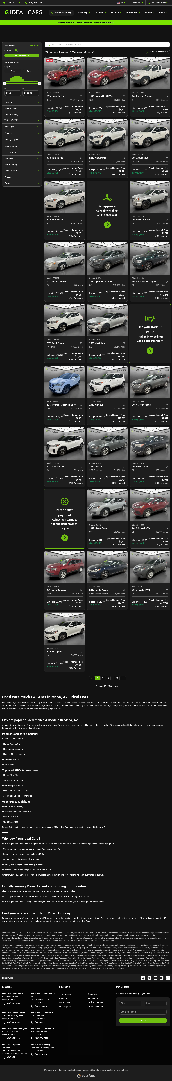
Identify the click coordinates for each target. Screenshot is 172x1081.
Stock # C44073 (138, 463)
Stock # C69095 (95, 401)
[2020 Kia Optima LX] (107, 320)
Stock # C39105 (53, 278)
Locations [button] (99, 12)
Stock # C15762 (95, 278)
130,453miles (162, 100)
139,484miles (162, 593)
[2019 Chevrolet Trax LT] (150, 505)
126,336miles (162, 532)
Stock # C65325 (95, 525)
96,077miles (162, 223)
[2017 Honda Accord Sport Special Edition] (107, 567)
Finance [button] (115, 12)
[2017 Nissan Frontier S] (150, 73)
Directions (92, 994)
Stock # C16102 (138, 155)
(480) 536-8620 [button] (41, 1006)
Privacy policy (65, 1006)
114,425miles (162, 285)
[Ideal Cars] (23, 13)
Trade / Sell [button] (131, 12)
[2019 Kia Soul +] (107, 382)
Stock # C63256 (138, 216)
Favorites (137, 2)
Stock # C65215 (53, 340)
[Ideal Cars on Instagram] (160, 977)
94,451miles (119, 470)
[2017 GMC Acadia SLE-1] (150, 443)
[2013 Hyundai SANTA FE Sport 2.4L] (64, 382)
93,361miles (119, 100)
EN (122, 2)
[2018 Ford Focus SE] (64, 135)
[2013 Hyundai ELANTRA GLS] (107, 73)
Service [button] (148, 12)
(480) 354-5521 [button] (13, 1057)
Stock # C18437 (95, 463)
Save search (23, 55)
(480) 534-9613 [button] (41, 1054)
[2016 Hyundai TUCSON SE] (107, 258)
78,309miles (77, 655)
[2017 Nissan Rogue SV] (150, 382)
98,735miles (119, 532)
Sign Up (143, 1020)
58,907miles (77, 347)
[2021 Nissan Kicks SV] (64, 443)
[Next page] (123, 678)
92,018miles (77, 408)
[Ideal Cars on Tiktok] (167, 977)
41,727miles (77, 285)
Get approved (65, 1002)
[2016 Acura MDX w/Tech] (150, 135)
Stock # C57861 (95, 155)
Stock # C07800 (138, 525)
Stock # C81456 (138, 278)
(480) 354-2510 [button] (13, 1038)
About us (63, 998)
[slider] (4, 83)
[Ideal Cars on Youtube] (154, 977)
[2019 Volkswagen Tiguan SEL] (150, 258)
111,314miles (76, 470)
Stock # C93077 (95, 340)
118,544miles (76, 100)
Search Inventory (63, 12)
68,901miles (77, 223)
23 (116, 678)
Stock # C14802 (53, 586)
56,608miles (77, 161)
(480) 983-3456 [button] (35, 2)
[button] (12, 2)
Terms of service (95, 1006)
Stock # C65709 (53, 463)
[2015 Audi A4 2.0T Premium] (107, 443)
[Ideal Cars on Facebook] (142, 977)
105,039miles (162, 408)
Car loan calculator (96, 1002)
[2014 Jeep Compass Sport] (64, 567)
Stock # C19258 (53, 216)
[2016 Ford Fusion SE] (64, 197)
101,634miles (119, 161)
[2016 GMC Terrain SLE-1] (150, 197)
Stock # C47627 (138, 586)
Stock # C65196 (138, 93)
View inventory (65, 994)
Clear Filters (34, 45)
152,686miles (162, 470)
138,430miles (119, 285)
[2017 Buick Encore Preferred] (64, 320)
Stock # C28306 (53, 155)
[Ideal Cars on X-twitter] (148, 977)
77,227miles (119, 408)
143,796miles (162, 161)
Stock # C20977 (95, 586)
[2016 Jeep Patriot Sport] (64, 73)
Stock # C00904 (53, 93)
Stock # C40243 (95, 93)
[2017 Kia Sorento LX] (107, 135)
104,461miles (119, 593)
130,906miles (76, 593)
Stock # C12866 (138, 401)
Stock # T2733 (52, 401)
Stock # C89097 (53, 648)
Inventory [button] (82, 12)
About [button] (162, 12)
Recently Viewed (158, 2)
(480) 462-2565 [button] (41, 1022)
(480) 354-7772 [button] (41, 1038)
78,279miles (119, 347)
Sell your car (93, 998)
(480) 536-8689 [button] (13, 1022)
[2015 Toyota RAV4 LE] (150, 567)
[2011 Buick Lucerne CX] (64, 258)
